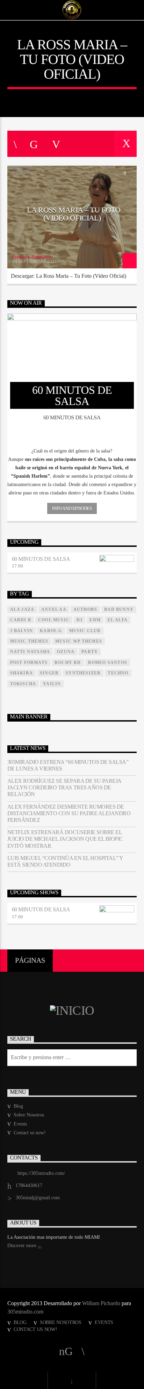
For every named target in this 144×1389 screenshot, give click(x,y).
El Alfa (118, 619)
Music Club (85, 630)
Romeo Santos (107, 662)
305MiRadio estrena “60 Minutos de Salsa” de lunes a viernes (68, 765)
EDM (95, 619)
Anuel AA (53, 609)
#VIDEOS (20, 172)
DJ (79, 619)
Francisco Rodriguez (31, 256)
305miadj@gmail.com (38, 1197)
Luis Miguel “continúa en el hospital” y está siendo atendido (65, 861)
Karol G (51, 630)
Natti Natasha (30, 651)
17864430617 (28, 1185)
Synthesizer (83, 673)
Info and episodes (72, 508)
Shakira (21, 673)
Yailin (52, 683)
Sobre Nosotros (29, 1114)
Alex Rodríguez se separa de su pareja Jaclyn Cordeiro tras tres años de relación (64, 787)
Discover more (22, 1245)
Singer (49, 673)
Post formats (29, 662)
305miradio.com (25, 1312)
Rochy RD (68, 662)
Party (89, 651)
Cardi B (20, 619)
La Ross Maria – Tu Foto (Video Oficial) (74, 214)
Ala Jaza (22, 609)
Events (20, 1124)
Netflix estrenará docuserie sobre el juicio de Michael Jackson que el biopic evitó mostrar (65, 838)
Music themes (29, 641)
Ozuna (65, 651)
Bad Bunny (119, 609)
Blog (18, 1106)
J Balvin (21, 630)
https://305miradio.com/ (41, 1173)
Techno (118, 673)
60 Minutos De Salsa (41, 559)
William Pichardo (101, 1303)
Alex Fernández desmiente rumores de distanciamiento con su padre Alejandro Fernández (69, 813)
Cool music (54, 619)
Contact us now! (30, 1132)
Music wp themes (78, 641)
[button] (72, 451)
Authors (85, 609)
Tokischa (23, 683)
